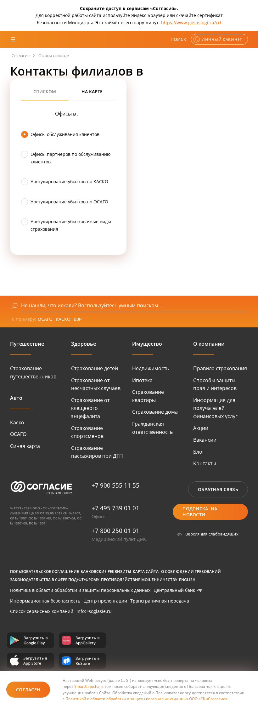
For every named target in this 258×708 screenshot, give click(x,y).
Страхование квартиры (148, 396)
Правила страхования (220, 368)
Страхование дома (155, 411)
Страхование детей (94, 368)
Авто (16, 397)
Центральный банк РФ (178, 590)
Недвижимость (150, 368)
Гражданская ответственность (152, 427)
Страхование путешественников (33, 372)
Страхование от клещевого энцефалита (90, 408)
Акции (200, 428)
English (187, 579)
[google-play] (30, 640)
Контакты (204, 463)
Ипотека (142, 380)
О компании (209, 343)
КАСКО (63, 319)
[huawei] (82, 640)
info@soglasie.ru (94, 611)
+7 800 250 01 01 (115, 531)
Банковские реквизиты (106, 571)
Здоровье (83, 343)
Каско (17, 422)
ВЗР (77, 319)
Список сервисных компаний (41, 611)
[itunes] (30, 661)
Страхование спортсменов (87, 432)
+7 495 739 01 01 (115, 508)
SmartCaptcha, (87, 686)
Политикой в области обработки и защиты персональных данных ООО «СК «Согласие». (146, 698)
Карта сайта (146, 571)
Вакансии (204, 439)
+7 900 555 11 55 (115, 485)
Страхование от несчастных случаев (96, 384)
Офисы (99, 516)
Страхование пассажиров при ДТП (97, 452)
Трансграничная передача (159, 601)
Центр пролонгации (105, 601)
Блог (199, 451)
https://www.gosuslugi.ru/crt (191, 22)
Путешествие (27, 343)
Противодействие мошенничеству (139, 579)
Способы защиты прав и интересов (215, 384)
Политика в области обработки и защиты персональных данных (80, 590)
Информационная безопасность (45, 601)
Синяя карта (25, 446)
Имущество (147, 343)
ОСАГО (45, 319)
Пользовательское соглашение (44, 571)
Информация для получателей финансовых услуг (215, 408)
